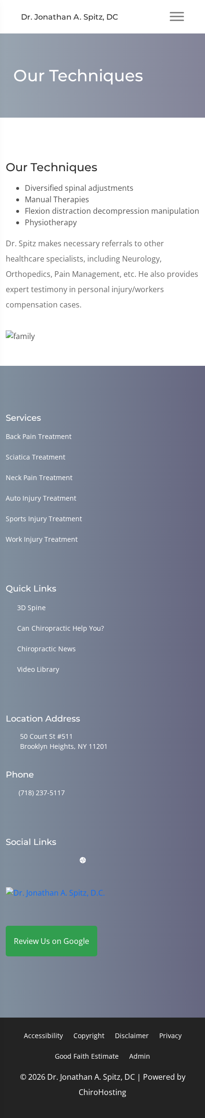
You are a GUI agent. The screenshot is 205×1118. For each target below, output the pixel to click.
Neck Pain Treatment (39, 477)
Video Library (38, 669)
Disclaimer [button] (132, 1035)
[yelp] (59, 860)
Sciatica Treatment (35, 456)
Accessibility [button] (43, 1035)
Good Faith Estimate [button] (87, 1056)
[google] (10, 860)
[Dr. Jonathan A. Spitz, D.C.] (55, 900)
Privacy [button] (170, 1035)
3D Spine (31, 607)
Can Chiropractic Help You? (60, 628)
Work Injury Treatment (42, 539)
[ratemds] (83, 860)
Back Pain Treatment (39, 436)
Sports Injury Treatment (44, 518)
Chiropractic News (46, 648)
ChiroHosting (102, 1092)
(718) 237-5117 (42, 792)
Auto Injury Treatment (41, 498)
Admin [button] (139, 1056)
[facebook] (35, 860)
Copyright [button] (88, 1035)
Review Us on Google (51, 941)
